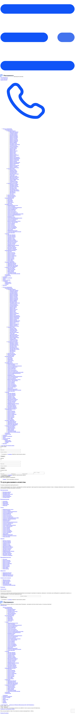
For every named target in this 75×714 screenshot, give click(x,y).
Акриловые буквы (13, 175)
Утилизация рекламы (12, 272)
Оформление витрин (12, 264)
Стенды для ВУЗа (11, 224)
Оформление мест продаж (13, 265)
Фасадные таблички (12, 235)
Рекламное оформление (10, 262)
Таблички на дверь (11, 238)
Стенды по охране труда (12, 208)
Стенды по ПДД (11, 215)
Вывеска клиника (13, 161)
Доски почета (10, 229)
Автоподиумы (8, 275)
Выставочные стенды (14, 189)
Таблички (7, 233)
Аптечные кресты (13, 145)
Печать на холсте (11, 257)
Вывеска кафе (12, 149)
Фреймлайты (10, 201)
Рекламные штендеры (14, 186)
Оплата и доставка (6, 279)
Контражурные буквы (14, 173)
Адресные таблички (12, 236)
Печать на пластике (11, 253)
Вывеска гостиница (14, 139)
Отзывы (6, 284)
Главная (4, 479)
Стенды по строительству (13, 219)
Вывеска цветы (13, 151)
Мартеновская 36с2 (22, 704)
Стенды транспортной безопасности (15, 217)
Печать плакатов (11, 258)
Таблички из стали (11, 244)
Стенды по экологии (12, 220)
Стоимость (5, 276)
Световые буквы (13, 172)
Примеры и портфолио (7, 277)
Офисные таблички (11, 234)
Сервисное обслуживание (10, 267)
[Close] (0, 447)
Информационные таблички (13, 245)
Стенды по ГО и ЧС (12, 210)
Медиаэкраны (12, 192)
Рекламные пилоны (14, 185)
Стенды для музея (11, 225)
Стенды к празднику (12, 228)
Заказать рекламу (3, 79)
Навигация (10, 203)
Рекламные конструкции (15, 144)
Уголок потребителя (12, 209)
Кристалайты (10, 200)
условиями (10, 454)
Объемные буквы (13, 170)
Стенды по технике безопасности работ (15, 213)
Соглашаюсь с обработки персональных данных (14, 475)
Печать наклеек (11, 261)
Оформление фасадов (12, 263)
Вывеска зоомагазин (14, 140)
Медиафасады (12, 191)
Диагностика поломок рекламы (14, 273)
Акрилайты (10, 199)
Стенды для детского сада (13, 212)
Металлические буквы (14, 177)
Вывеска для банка (13, 138)
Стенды (2, 507)
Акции (4, 278)
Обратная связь (3, 605)
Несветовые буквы (13, 171)
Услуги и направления (7, 128)
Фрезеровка (7, 274)
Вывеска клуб (12, 164)
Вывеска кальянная (14, 141)
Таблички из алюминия (12, 249)
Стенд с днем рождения (7, 526)
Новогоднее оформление (12, 266)
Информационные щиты (12, 230)
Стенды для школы (11, 206)
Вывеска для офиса (14, 166)
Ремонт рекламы (11, 270)
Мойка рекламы (11, 271)
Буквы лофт (12, 174)
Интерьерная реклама (9, 198)
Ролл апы (12, 193)
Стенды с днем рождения (13, 222)
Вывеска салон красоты (14, 157)
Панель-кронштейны (14, 146)
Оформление (3, 570)
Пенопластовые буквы (14, 179)
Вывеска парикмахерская (15, 158)
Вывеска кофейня (13, 142)
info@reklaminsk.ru (4, 77)
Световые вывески (13, 133)
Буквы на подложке (14, 182)
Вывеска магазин (13, 148)
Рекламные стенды (9, 204)
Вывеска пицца (13, 156)
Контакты (5, 285)
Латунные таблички (12, 243)
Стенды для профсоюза (12, 227)
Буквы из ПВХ (13, 180)
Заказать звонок (11, 445)
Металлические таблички (13, 241)
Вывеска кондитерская (14, 165)
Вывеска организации (14, 154)
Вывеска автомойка (14, 136)
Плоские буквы (13, 169)
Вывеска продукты (13, 150)
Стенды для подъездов (12, 211)
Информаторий (8, 283)
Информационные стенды (13, 205)
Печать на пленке (11, 254)
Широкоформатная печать (10, 250)
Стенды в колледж (11, 223)
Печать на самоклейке (12, 255)
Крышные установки (14, 184)
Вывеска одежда (13, 153)
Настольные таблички (12, 247)
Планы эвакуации (11, 232)
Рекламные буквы (13, 143)
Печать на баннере (11, 252)
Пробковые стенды (11, 216)
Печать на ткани (11, 256)
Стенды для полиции (12, 226)
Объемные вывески (14, 132)
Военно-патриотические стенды (14, 221)
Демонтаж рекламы (11, 269)
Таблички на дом (11, 237)
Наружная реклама (9, 129)
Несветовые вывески (14, 131)
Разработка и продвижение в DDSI (7, 709)
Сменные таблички (11, 246)
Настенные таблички (12, 248)
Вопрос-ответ (8, 440)
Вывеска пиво (13, 152)
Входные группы (13, 187)
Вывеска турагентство (14, 160)
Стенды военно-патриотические (9, 525)
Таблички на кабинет (12, 240)
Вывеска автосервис (14, 137)
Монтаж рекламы (11, 268)
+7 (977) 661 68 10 (4, 78)
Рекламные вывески (12, 130)
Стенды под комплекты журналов (14, 231)
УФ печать (10, 251)
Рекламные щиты (13, 188)
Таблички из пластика (12, 242)
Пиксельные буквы (14, 178)
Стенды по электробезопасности (14, 214)
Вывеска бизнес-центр (14, 167)
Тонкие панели (11, 202)
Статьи (4, 700)
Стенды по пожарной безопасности (15, 207)
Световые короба (13, 147)
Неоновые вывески (14, 135)
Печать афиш (10, 259)
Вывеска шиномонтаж (14, 163)
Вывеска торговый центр (15, 162)
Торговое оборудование (14, 190)
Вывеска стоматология (14, 159)
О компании (5, 280)
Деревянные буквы (13, 181)
